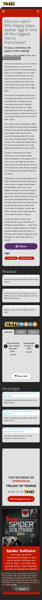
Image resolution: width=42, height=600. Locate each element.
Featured (8, 332)
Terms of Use (10, 584)
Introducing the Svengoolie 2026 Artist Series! (21, 280)
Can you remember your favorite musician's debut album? (18, 437)
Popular (20, 332)
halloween (11, 258)
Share (22, 246)
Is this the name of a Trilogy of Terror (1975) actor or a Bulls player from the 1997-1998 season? (21, 295)
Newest (33, 332)
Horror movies (26, 258)
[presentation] (5, 346)
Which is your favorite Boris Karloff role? (19, 311)
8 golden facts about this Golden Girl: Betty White (20, 401)
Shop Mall (22, 376)
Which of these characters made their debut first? (20, 419)
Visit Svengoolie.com (20, 499)
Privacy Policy (22, 582)
